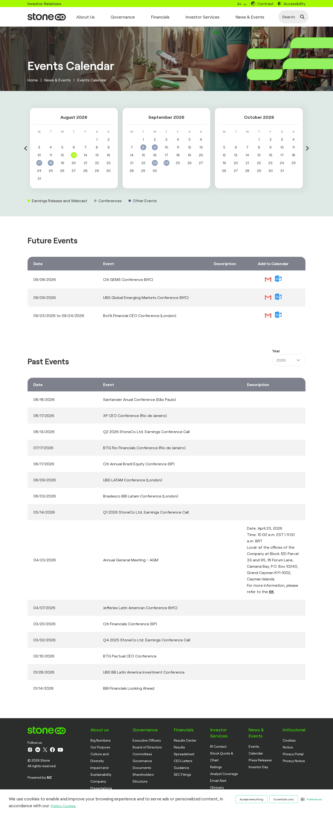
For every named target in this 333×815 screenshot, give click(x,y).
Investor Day (258, 767)
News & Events (249, 17)
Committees (142, 754)
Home (33, 80)
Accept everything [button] (251, 799)
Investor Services (202, 17)
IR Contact (218, 746)
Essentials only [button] (284, 799)
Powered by (40, 777)
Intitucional (294, 729)
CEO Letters (183, 761)
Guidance (181, 767)
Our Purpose (100, 747)
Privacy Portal (293, 754)
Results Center (185, 740)
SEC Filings (182, 774)
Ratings (216, 767)
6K (271, 591)
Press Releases (260, 760)
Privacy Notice (294, 761)
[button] (311, 799)
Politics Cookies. (63, 806)
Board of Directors (147, 747)
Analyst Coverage (224, 774)
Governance (123, 17)
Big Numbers (100, 740)
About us (99, 729)
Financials (160, 17)
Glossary (217, 787)
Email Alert (218, 780)
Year (276, 351)
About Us (85, 17)
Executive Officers (147, 740)
